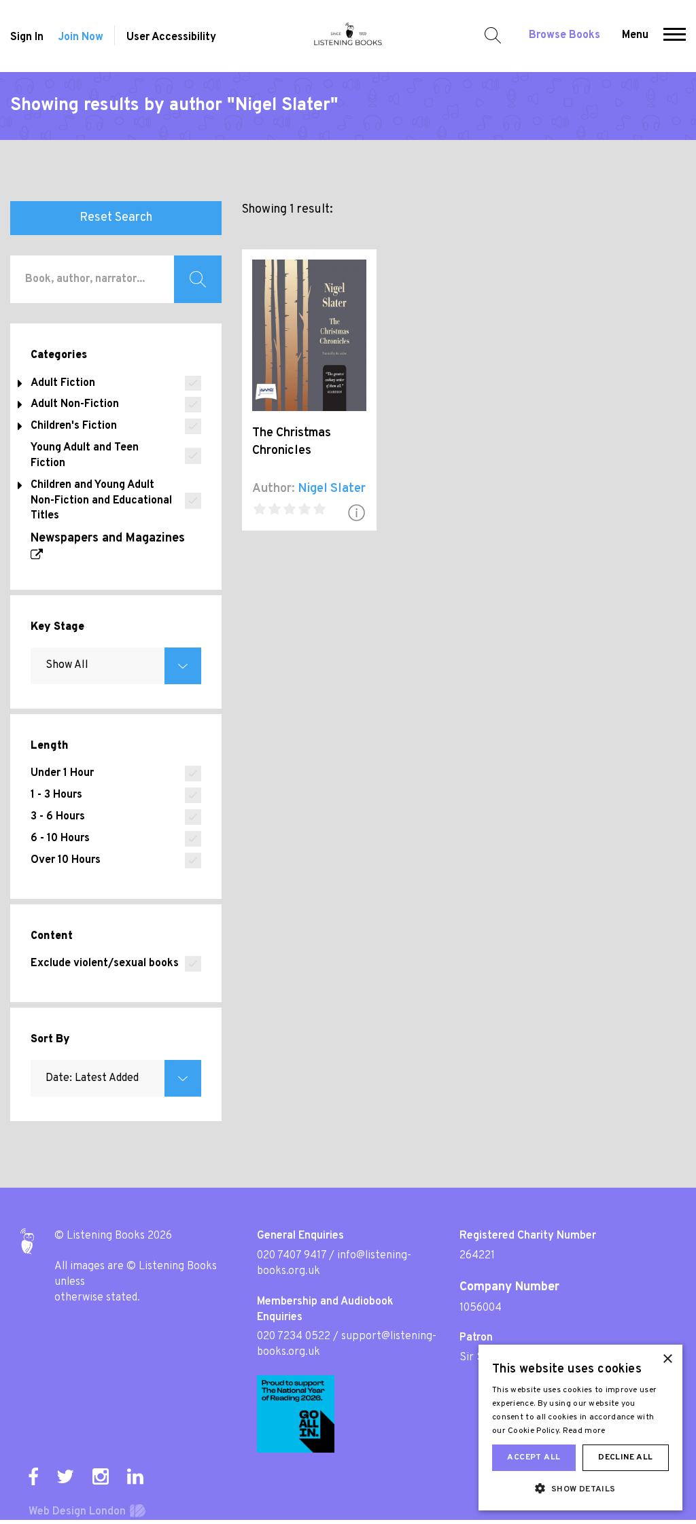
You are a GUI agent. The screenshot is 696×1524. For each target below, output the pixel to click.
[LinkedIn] (135, 1476)
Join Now (80, 37)
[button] (674, 36)
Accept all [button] (533, 1457)
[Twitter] (65, 1476)
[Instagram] (100, 1476)
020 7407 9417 (291, 1255)
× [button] (667, 1359)
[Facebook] (33, 1476)
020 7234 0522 (293, 1336)
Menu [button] (635, 35)
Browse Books (564, 35)
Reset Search (116, 218)
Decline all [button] (625, 1457)
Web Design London (77, 1512)
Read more (584, 1430)
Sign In (27, 37)
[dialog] (580, 1427)
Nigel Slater (332, 489)
